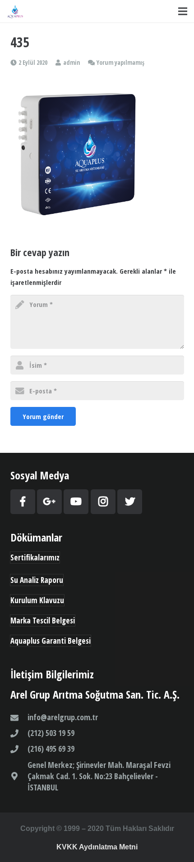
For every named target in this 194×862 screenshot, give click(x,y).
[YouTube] (76, 501)
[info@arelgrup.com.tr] (19, 717)
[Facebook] (22, 501)
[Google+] (49, 501)
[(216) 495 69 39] (19, 749)
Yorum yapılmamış (120, 63)
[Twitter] (129, 501)
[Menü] (183, 11)
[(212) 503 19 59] (19, 733)
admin (71, 63)
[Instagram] (103, 501)
